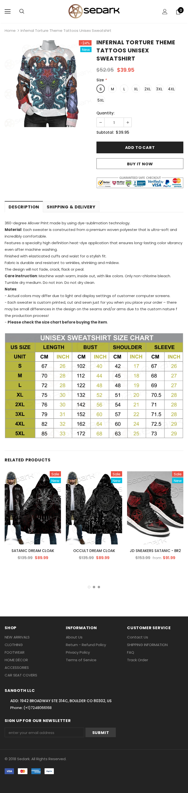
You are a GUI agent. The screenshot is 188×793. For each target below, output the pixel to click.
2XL (147, 89)
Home (10, 30)
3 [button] (99, 587)
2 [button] (94, 587)
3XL (159, 89)
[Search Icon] (21, 11)
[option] (48, 83)
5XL (100, 100)
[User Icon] (164, 11)
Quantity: (105, 113)
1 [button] (89, 587)
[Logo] (94, 11)
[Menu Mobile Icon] (8, 11)
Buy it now (140, 164)
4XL (171, 89)
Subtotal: (105, 132)
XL (136, 89)
